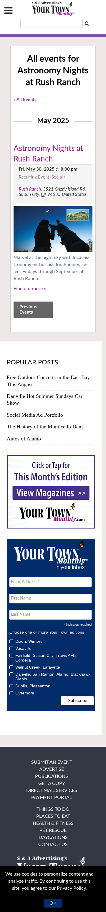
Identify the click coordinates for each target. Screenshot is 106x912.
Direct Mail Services (51, 790)
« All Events (25, 99)
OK (53, 903)
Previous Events (26, 309)
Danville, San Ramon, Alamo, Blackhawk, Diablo (53, 676)
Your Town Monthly (53, 8)
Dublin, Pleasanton (32, 686)
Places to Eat (53, 816)
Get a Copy (51, 783)
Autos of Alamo (24, 439)
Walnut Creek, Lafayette (37, 667)
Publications (51, 776)
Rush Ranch (30, 189)
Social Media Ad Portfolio (35, 415)
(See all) (57, 177)
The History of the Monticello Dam (45, 427)
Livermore (24, 693)
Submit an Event (51, 762)
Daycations (53, 837)
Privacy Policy (71, 888)
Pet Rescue (53, 830)
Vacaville (23, 648)
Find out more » (30, 288)
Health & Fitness (53, 823)
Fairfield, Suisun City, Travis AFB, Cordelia (46, 657)
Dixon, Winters (28, 641)
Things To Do (53, 809)
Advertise (51, 769)
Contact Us (53, 844)
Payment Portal (51, 797)
